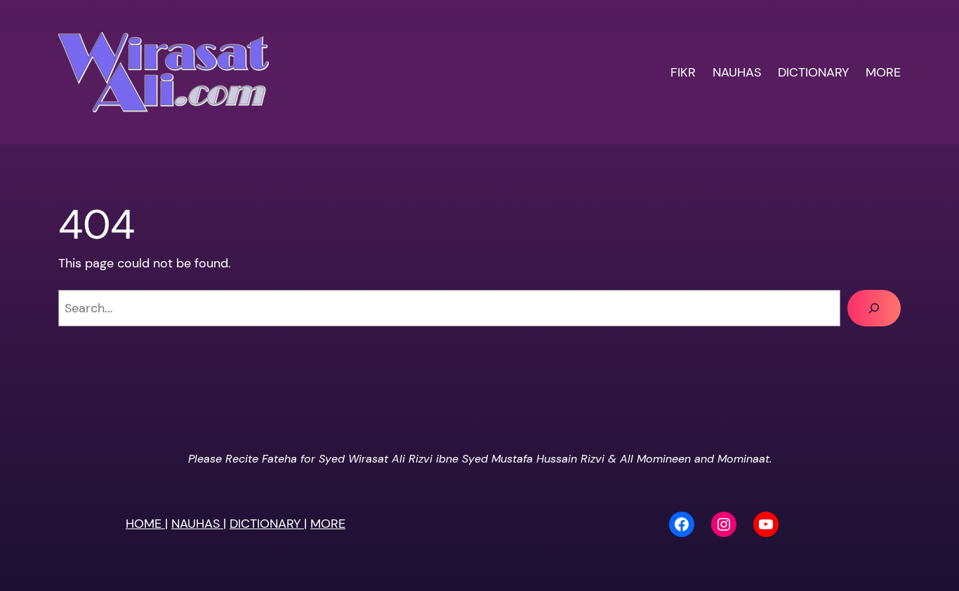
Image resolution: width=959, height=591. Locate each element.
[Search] (874, 308)
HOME (145, 523)
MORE (327, 523)
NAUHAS (197, 523)
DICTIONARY (267, 523)
